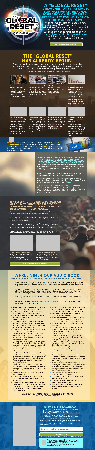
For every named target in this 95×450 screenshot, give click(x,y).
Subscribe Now (61, 434)
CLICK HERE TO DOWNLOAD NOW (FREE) (35, 264)
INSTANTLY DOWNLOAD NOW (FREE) (66, 44)
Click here (11, 142)
